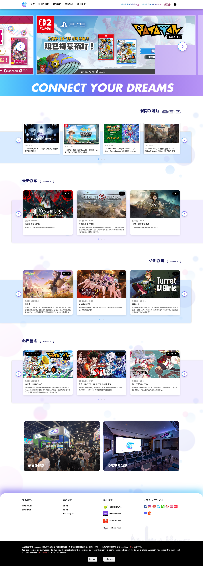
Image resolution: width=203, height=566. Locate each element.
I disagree (109, 559)
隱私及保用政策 (27, 506)
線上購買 (81, 4)
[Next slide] (182, 46)
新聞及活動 (43, 4)
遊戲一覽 (46, 181)
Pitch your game (68, 514)
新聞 (171, 112)
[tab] (98, 159)
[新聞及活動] (62, 446)
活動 (177, 112)
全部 (165, 112)
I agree (92, 559)
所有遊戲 (69, 4)
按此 (131, 547)
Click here (42, 553)
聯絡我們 (65, 510)
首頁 (32, 4)
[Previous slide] (20, 46)
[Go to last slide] (18, 140)
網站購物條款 (26, 510)
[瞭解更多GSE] (141, 446)
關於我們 (57, 4)
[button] (176, 4)
